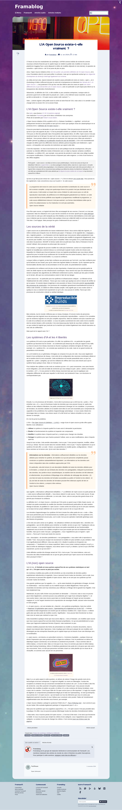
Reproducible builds (54, 306)
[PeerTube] (90, 789)
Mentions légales (61, 791)
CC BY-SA (45, 113)
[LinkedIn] (104, 789)
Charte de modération (41, 794)
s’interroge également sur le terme (54, 76)
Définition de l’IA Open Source (48, 126)
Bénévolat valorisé (40, 791)
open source (47, 735)
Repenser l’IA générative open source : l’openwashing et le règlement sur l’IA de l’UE (56, 608)
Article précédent (32, 727)
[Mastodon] (85, 789)
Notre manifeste (19, 789)
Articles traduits (54, 13)
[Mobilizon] (95, 789)
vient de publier (55, 72)
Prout (16, 794)
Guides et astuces (61, 789)
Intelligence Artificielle (53, 733)
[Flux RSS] (80, 789)
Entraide (59, 787)
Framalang (52, 54)
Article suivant (90, 727)
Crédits (59, 794)
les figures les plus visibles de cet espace (71, 171)
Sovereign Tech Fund (68, 310)
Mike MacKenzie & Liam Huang (66, 398)
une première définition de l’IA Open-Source (75, 72)
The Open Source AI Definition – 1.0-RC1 (45, 422)
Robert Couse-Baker (50, 118)
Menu (19, 13)
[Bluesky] (99, 789)
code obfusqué (89, 214)
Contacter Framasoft (20, 791)
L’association (18, 787)
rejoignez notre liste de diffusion (65, 755)
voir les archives (92, 806)
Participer (38, 789)
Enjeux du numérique (39, 733)
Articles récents (46, 742)
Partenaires (39, 792)
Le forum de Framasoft (42, 787)
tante (31, 113)
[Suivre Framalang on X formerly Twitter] (92, 747)
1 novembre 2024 (91, 766)
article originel (54, 113)
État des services (19, 792)
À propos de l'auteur (32, 743)
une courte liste (78, 179)
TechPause (34, 766)
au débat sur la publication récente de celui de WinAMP (56, 140)
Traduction (66, 735)
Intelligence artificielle (37, 735)
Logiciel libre (45, 165)
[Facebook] (80, 793)
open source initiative (57, 735)
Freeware (90, 233)
